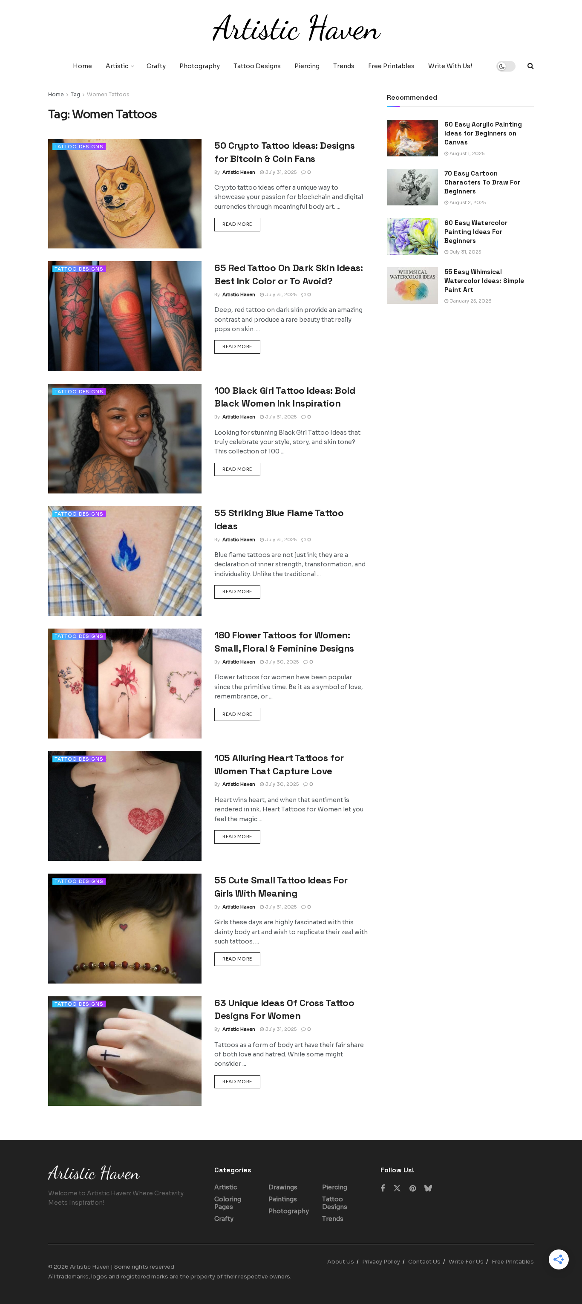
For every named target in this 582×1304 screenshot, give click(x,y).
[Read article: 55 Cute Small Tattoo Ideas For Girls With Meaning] (125, 928)
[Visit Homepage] (291, 27)
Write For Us (466, 1261)
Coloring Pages (227, 1203)
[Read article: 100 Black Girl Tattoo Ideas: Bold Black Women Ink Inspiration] (125, 438)
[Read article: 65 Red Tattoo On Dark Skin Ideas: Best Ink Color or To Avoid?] (125, 316)
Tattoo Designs (257, 66)
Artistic (117, 66)
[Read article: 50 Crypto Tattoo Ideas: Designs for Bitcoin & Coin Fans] (125, 193)
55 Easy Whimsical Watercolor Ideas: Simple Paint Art (484, 281)
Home (82, 66)
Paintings (282, 1199)
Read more (241, 224)
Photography (199, 66)
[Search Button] (530, 66)
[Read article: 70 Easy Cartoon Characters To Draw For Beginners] (412, 187)
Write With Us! (450, 66)
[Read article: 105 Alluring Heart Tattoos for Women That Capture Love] (125, 806)
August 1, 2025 (466, 153)
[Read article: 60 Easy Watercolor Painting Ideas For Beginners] (412, 236)
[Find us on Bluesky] (428, 1188)
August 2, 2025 (467, 202)
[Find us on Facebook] (382, 1189)
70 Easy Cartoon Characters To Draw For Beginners (482, 182)
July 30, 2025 (281, 662)
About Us (340, 1261)
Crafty (156, 66)
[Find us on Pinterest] (412, 1189)
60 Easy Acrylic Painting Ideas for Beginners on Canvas (483, 133)
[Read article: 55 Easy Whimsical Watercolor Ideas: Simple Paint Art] (412, 285)
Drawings (282, 1187)
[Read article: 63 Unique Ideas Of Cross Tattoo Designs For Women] (125, 1051)
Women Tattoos (108, 94)
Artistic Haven (238, 172)
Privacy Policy (381, 1261)
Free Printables (391, 66)
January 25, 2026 (470, 301)
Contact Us (424, 1261)
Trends (343, 66)
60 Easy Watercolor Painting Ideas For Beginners (475, 232)
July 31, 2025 (280, 172)
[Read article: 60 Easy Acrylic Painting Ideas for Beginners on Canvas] (412, 138)
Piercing (307, 66)
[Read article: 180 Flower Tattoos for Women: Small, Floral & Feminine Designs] (125, 683)
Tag (75, 94)
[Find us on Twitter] (397, 1188)
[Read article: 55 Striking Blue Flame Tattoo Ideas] (125, 561)
